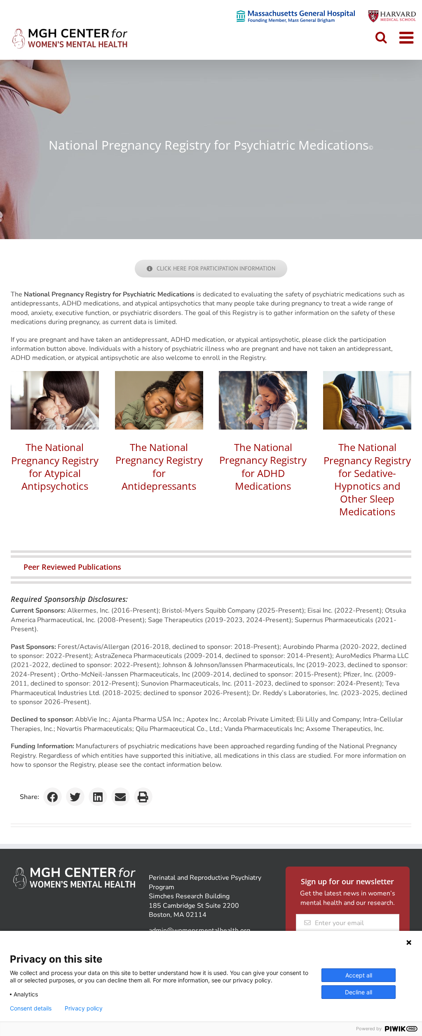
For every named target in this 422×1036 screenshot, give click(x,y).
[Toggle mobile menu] (407, 37)
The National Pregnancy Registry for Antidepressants (159, 466)
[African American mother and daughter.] (159, 374)
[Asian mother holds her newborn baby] (55, 374)
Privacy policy (84, 1008)
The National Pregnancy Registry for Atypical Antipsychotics (54, 466)
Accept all (358, 975)
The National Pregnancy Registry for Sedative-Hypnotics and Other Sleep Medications (367, 479)
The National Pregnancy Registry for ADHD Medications (263, 466)
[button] (211, 567)
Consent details (31, 1008)
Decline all (358, 992)
